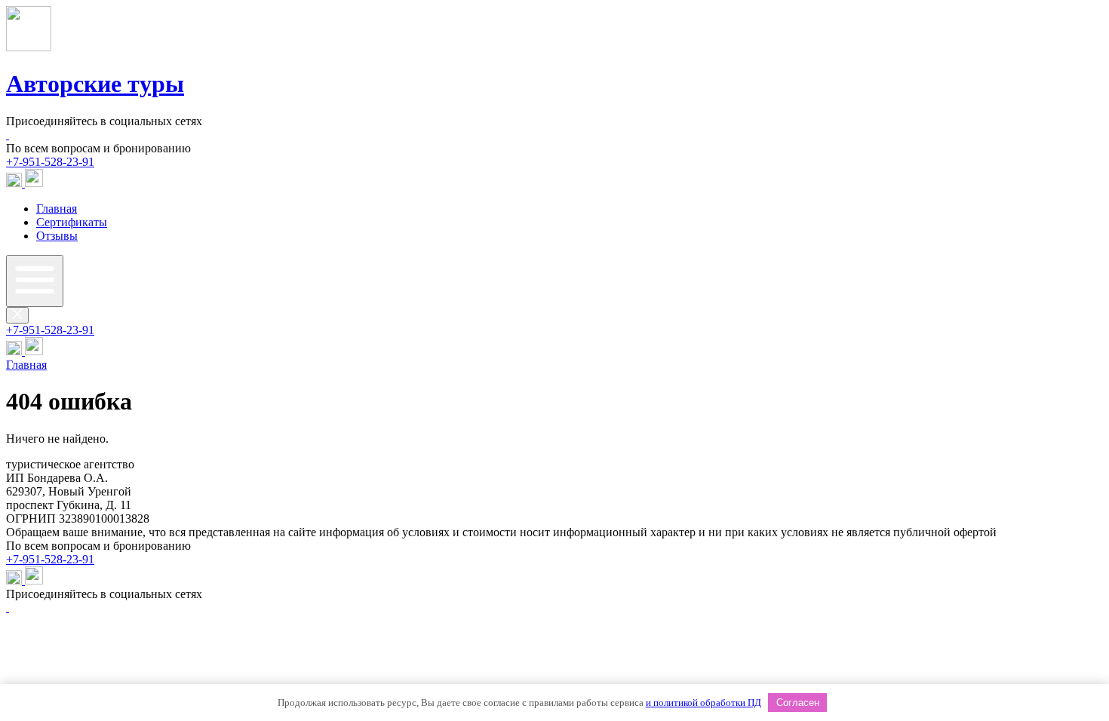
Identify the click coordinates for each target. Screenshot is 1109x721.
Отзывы (57, 235)
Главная (56, 208)
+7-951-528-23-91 (50, 161)
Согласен (797, 702)
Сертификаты (71, 222)
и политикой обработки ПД (703, 702)
